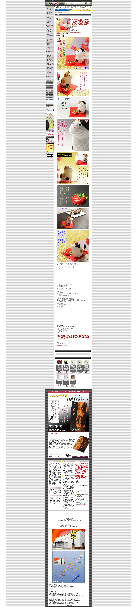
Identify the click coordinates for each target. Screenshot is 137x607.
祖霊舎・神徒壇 (48, 55)
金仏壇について (48, 71)
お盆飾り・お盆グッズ (49, 63)
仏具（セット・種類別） (49, 36)
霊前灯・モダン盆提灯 (49, 60)
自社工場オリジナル (50, 95)
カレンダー (48, 85)
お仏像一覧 (48, 34)
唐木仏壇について (49, 68)
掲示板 (48, 87)
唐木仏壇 (48, 13)
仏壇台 (47, 17)
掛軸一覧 (48, 40)
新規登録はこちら (49, 106)
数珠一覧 (48, 48)
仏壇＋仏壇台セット (49, 18)
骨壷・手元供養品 (49, 39)
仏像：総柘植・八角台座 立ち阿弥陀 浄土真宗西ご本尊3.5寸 (66, 382)
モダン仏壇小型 (48, 8)
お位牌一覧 (48, 26)
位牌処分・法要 (48, 80)
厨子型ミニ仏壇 (48, 22)
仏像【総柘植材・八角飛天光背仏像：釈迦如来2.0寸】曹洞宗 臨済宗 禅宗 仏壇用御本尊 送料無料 (73, 368)
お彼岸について (48, 73)
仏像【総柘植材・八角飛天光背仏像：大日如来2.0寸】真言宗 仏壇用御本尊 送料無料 (79, 368)
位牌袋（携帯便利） (49, 31)
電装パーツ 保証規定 (50, 97)
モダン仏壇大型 (48, 9)
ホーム (55, 6)
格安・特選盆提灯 (49, 59)
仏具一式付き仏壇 (49, 12)
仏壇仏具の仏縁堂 (69, 605)
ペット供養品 (48, 21)
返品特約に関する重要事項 (74, 30)
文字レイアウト (48, 29)
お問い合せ (73, 3)
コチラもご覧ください (73, 326)
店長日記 (48, 83)
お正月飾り (48, 43)
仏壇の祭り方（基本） (49, 67)
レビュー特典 (49, 90)
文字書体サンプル (49, 30)
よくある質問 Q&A (49, 92)
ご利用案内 (68, 3)
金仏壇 (47, 16)
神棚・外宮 (48, 52)
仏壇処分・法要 (48, 77)
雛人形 (47, 44)
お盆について (48, 72)
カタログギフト (49, 88)
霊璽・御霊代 (48, 56)
